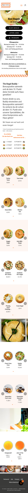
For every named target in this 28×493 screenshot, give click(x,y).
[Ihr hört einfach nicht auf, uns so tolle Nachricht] (17, 469)
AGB (22, 479)
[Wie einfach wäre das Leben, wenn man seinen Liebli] (10, 469)
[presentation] (2, 175)
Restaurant (6, 479)
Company (17, 479)
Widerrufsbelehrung (14, 482)
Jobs (12, 479)
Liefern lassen (14, 33)
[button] (13, 184)
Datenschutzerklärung (14, 490)
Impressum (22, 488)
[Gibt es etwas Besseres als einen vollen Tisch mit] (3, 469)
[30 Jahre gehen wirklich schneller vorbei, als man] (24, 469)
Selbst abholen (14, 28)
